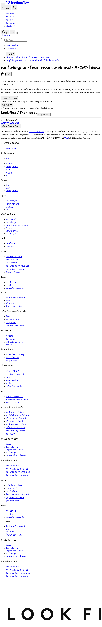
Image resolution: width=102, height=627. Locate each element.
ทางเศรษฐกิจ (11, 201)
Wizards (9, 300)
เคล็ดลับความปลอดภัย (15, 428)
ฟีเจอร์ (8, 316)
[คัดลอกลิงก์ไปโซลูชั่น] (9, 74)
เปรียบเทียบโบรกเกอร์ (15, 342)
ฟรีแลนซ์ (10, 303)
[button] (15, 14)
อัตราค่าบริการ (12, 319)
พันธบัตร (10, 163)
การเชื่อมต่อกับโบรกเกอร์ (17, 469)
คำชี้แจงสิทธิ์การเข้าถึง (16, 424)
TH (6, 33)
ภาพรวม (9, 336)
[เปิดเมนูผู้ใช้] (3, 4)
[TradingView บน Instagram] (9, 123)
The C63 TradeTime (14, 402)
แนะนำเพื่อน (11, 263)
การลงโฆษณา (12, 466)
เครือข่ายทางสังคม (14, 257)
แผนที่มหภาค (12, 231)
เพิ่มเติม (9, 26)
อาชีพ (8, 383)
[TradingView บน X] (2, 123)
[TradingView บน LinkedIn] (11, 123)
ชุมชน (8, 17)
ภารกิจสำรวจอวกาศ (15, 374)
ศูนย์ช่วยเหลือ (12, 380)
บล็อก (8, 377)
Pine (7, 175)
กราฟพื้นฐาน (11, 222)
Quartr (66, 138)
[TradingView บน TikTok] (15, 123)
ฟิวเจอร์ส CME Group (15, 354)
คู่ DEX (9, 173)
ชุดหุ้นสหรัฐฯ (11, 361)
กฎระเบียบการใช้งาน (15, 269)
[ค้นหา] (14, 7)
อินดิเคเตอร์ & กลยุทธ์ (15, 298)
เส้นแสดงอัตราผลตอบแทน (17, 226)
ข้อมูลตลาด (11, 323)
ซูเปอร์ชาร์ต (11, 148)
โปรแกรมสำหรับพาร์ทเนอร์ (18, 472)
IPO (7, 210)
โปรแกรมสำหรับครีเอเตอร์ (17, 266)
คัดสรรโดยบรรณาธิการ (16, 288)
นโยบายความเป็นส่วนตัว (16, 418)
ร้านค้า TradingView (14, 397)
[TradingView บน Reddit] (18, 123)
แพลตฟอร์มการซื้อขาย (16, 455)
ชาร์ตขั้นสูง (11, 452)
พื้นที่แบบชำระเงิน (14, 306)
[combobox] (51, 39)
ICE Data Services (36, 132)
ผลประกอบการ (12, 204)
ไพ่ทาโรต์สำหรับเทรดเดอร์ (17, 400)
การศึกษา (10, 285)
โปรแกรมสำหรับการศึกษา (17, 475)
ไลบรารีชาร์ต (12, 447)
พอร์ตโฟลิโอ (11, 219)
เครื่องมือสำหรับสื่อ (14, 386)
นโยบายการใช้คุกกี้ (14, 421)
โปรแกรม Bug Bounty (15, 431)
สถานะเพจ (10, 434)
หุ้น (7, 158)
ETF (8, 161)
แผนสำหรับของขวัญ (15, 326)
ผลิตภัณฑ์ (10, 14)
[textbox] (15, 40)
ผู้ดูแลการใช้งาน (13, 272)
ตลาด (8, 20)
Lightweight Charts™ (14, 450)
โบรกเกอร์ (10, 23)
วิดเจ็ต (8, 444)
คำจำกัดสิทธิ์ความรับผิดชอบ (18, 415)
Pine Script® (11, 233)
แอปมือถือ (10, 243)
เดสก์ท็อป (10, 246)
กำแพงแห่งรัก (12, 260)
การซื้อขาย (11, 282)
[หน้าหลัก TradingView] (17, 4)
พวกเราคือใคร (12, 371)
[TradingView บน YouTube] (6, 123)
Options (9, 228)
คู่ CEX (9, 170)
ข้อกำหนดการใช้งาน (15, 412)
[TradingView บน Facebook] (4, 123)
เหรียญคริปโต (12, 167)
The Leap (10, 345)
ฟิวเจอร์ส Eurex (12, 358)
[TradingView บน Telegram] (13, 123)
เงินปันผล (10, 207)
